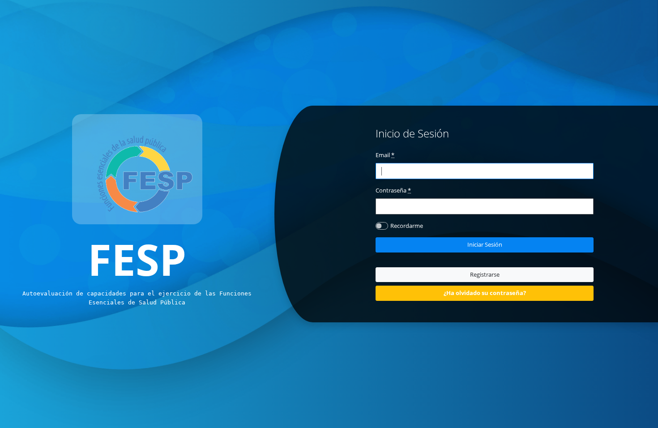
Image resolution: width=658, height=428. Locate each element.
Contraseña (393, 190)
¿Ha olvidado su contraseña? (485, 293)
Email (385, 155)
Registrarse (485, 274)
